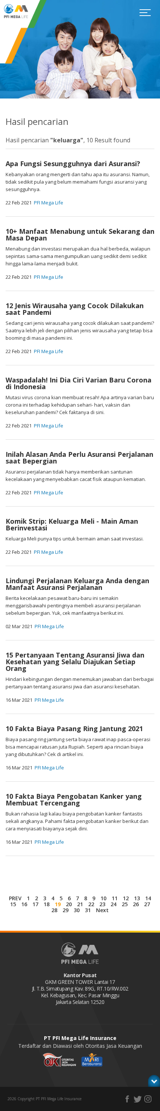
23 (102, 904)
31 (88, 910)
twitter (137, 1099)
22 (91, 904)
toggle (154, 1081)
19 (58, 904)
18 (46, 904)
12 (126, 898)
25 (125, 904)
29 (65, 910)
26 (136, 904)
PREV (15, 898)
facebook (127, 1099)
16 (24, 904)
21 (80, 904)
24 (113, 904)
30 (77, 910)
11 (115, 898)
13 (137, 898)
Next (102, 910)
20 (69, 904)
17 (35, 904)
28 (54, 910)
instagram (148, 1099)
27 (147, 904)
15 (13, 904)
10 (103, 898)
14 (148, 898)
